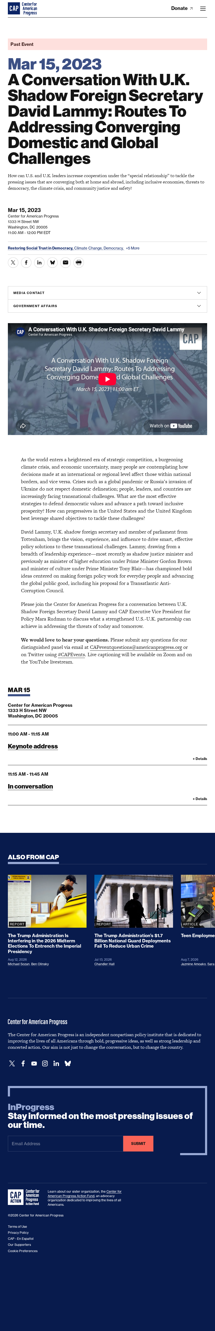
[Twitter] (12, 1063)
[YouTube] (34, 1063)
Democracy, (114, 248)
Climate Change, (89, 248)
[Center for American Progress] (14, 8)
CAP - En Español (21, 1239)
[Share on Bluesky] (52, 262)
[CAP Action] (25, 1197)
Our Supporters (19, 1245)
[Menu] (203, 8)
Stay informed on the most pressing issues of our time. (100, 1116)
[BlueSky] (67, 1063)
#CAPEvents (71, 654)
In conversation (30, 786)
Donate (180, 8)
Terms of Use (17, 1227)
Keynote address (33, 746)
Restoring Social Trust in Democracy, (41, 248)
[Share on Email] (65, 262)
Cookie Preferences (22, 1251)
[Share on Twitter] (13, 262)
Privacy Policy (18, 1233)
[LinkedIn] (56, 1063)
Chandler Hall (104, 964)
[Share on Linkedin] (39, 262)
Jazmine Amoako (193, 964)
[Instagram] (45, 1063)
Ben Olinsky (40, 964)
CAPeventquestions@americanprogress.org (136, 647)
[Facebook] (23, 1063)
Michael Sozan (19, 964)
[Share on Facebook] (26, 262)
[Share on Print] (78, 262)
